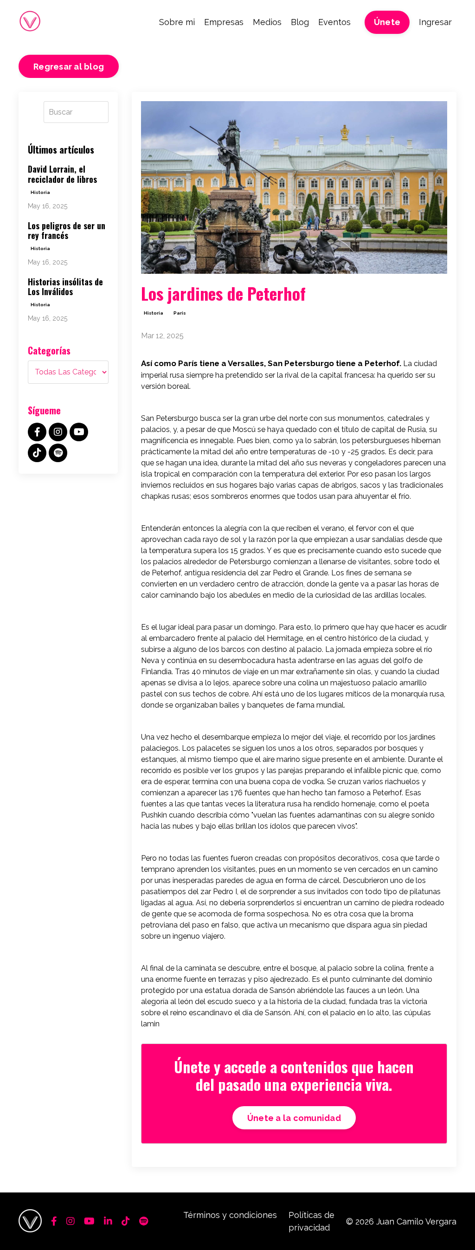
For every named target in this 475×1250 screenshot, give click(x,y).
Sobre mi (177, 22)
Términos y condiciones (230, 1215)
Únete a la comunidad (294, 1118)
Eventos (334, 22)
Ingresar (435, 22)
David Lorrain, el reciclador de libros (62, 174)
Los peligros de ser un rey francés (66, 231)
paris (179, 313)
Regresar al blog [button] (68, 66)
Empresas (224, 22)
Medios (267, 22)
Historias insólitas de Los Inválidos (65, 287)
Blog (300, 22)
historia (153, 313)
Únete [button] (387, 22)
